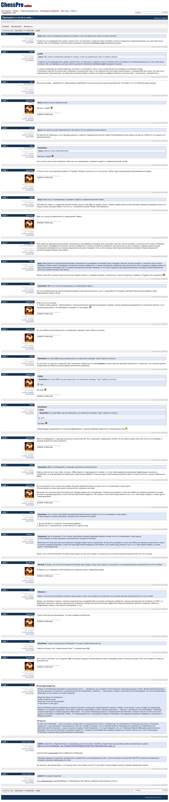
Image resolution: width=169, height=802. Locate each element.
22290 (4, 742)
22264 (4, 82)
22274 (4, 302)
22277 (4, 374)
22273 (4, 284)
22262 (4, 34)
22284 (4, 562)
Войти (16, 11)
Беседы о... (28, 26)
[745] (32, 30)
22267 (4, 146)
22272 (4, 261)
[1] (12, 30)
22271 (4, 243)
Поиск (73, 11)
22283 (4, 534)
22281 (4, 485)
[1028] (38, 30)
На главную (6, 11)
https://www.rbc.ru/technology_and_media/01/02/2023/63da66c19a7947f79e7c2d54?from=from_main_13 (76, 746)
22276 (4, 356)
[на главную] (16, 6)
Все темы (65, 11)
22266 (4, 128)
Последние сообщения (49, 11)
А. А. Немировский (44, 781)
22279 (4, 438)
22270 (4, 215)
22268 (4, 170)
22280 (4, 465)
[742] (20, 30)
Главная (5, 26)
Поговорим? (16, 26)
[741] (16, 30)
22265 (4, 100)
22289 (4, 685)
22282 (4, 512)
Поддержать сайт (9, 13)
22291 (4, 774)
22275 (4, 329)
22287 (4, 641)
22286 (4, 614)
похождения (53, 753)
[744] (28, 30)
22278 (4, 405)
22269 (4, 197)
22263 (4, 52)
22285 (4, 590)
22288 (4, 657)
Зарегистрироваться (29, 11)
